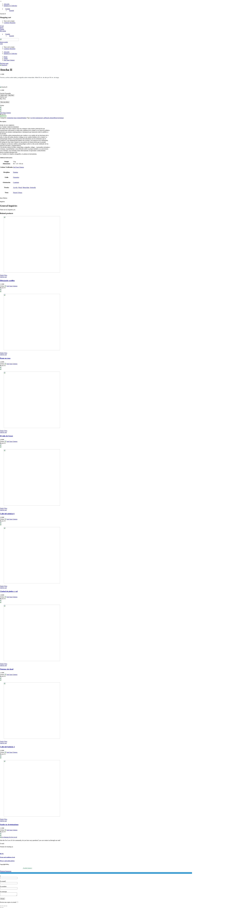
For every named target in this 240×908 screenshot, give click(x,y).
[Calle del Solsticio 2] (32, 738)
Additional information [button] (6, 157)
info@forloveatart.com (11, 843)
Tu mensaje (3, 891)
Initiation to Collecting (10, 5)
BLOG (2, 853)
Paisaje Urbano (17, 192)
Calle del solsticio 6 (7, 514)
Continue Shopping (9, 22)
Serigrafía (33, 187)
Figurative (16, 177)
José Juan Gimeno (9, 60)
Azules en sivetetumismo (9, 825)
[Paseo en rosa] (32, 350)
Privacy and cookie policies (7, 861)
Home (5, 57)
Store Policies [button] (3, 198)
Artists (6, 58)
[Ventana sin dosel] (32, 660)
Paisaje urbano (49, 118)
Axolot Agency (27, 868)
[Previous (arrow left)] (1, 907)
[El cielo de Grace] (32, 427)
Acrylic (32, 118)
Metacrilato (26, 187)
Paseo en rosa (5, 358)
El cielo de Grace (6, 436)
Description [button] (3, 121)
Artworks (6, 4)
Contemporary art (40, 118)
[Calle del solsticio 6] (32, 505)
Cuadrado (16, 182)
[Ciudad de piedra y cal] (32, 583)
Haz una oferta (5, 102)
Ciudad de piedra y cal (9, 591)
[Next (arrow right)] (2, 907)
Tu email (3, 881)
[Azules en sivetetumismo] (32, 816)
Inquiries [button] (2, 201)
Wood (20, 187)
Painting (24, 118)
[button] (2, 26)
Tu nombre (3, 886)
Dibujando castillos (7, 281)
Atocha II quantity (5, 93)
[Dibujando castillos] (32, 272)
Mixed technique (59, 118)
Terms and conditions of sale (7, 857)
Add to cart (4, 95)
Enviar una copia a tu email (8, 902)
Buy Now (11, 95)
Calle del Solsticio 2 (7, 747)
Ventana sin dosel (6, 669)
